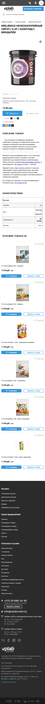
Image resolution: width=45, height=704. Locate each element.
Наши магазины (6, 548)
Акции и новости (7, 555)
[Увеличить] (22, 66)
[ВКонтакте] (4, 125)
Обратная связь (6, 593)
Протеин (4, 537)
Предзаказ (14, 113)
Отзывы (4, 590)
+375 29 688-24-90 (20, 183)
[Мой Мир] (9, 125)
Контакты (4, 576)
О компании (5, 552)
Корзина (32, 701)
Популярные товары (8, 523)
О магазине (5, 586)
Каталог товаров (33, 9)
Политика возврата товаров (11, 583)
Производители (6, 562)
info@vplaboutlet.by (15, 611)
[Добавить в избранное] (40, 42)
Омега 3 (4, 533)
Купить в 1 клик (34, 113)
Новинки (4, 519)
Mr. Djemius (18, 164)
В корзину (13, 276)
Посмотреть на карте (8, 682)
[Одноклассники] (6, 125)
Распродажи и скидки (8, 526)
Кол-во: (7, 118)
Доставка (4, 569)
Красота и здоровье (8, 501)
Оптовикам (5, 573)
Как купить (5, 566)
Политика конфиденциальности (12, 580)
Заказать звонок (13, 606)
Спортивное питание (8, 494)
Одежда (4, 504)
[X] (12, 125)
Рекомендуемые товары (9, 530)
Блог (2, 559)
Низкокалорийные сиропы (31, 162)
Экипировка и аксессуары (10, 507)
